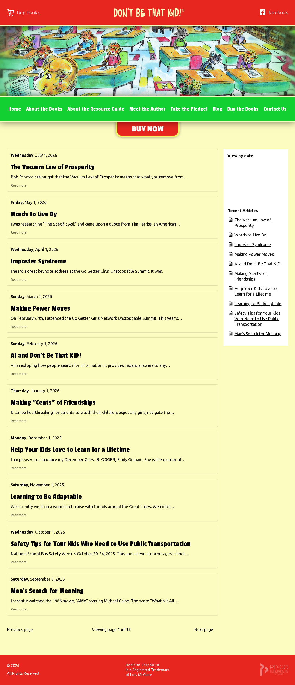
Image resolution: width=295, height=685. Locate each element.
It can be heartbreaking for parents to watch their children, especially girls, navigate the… (92, 412)
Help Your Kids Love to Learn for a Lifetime (70, 450)
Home (14, 109)
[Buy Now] (147, 138)
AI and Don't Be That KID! (46, 355)
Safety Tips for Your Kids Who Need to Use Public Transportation (101, 544)
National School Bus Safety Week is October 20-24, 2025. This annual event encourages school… (100, 553)
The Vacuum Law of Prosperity (52, 167)
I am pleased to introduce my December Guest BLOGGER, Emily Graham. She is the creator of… (98, 459)
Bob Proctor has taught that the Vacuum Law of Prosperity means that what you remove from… (99, 177)
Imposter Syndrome (38, 261)
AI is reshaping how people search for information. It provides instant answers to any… (90, 365)
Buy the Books (242, 109)
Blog (217, 109)
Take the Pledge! (189, 109)
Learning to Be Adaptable (46, 497)
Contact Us (274, 109)
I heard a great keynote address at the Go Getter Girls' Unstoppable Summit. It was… (88, 271)
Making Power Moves (40, 308)
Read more (19, 185)
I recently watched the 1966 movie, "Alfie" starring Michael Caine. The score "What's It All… (94, 600)
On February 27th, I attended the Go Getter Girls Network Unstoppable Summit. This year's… (96, 318)
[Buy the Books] (23, 14)
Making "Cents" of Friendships (53, 402)
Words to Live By (34, 214)
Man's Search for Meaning (47, 591)
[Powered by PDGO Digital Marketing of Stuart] (274, 675)
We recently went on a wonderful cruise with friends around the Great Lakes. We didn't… (92, 506)
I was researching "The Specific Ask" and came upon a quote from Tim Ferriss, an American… (95, 224)
